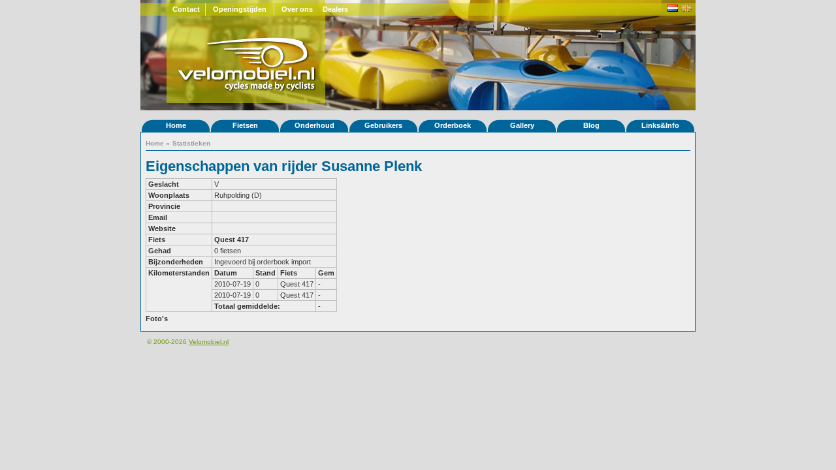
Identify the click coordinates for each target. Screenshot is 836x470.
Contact (186, 9)
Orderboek (452, 125)
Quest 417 (231, 239)
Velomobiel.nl (209, 341)
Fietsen (245, 125)
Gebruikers (383, 125)
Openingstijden (239, 9)
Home (176, 125)
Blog (591, 125)
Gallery (522, 125)
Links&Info (660, 125)
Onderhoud (314, 125)
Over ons (297, 9)
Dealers (335, 9)
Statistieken (191, 143)
